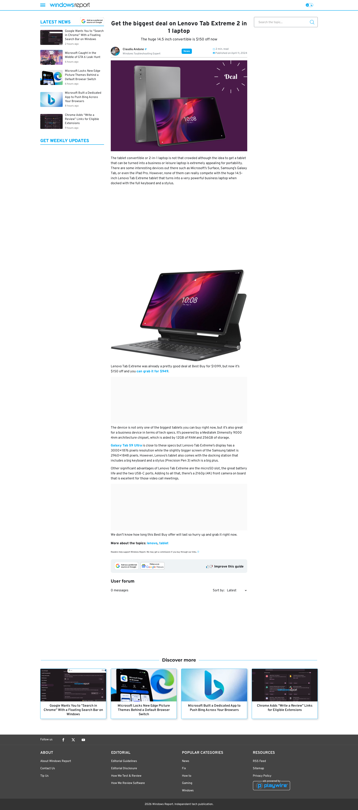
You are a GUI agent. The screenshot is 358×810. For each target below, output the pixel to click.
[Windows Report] (70, 5)
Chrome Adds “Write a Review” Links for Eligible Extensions (285, 708)
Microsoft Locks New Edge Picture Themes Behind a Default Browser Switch (144, 710)
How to (186, 776)
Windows (188, 790)
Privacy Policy (262, 776)
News (186, 51)
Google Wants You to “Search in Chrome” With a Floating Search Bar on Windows (73, 710)
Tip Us (44, 776)
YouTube (83, 739)
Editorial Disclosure (124, 768)
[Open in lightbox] (179, 314)
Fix (184, 768)
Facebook (63, 739)
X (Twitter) (73, 739)
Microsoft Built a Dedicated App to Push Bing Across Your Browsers (214, 708)
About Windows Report (55, 761)
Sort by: (218, 590)
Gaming (187, 783)
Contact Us (47, 768)
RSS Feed (259, 761)
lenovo (152, 543)
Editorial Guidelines (124, 761)
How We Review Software (128, 783)
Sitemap (258, 768)
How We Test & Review (126, 776)
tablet (163, 543)
